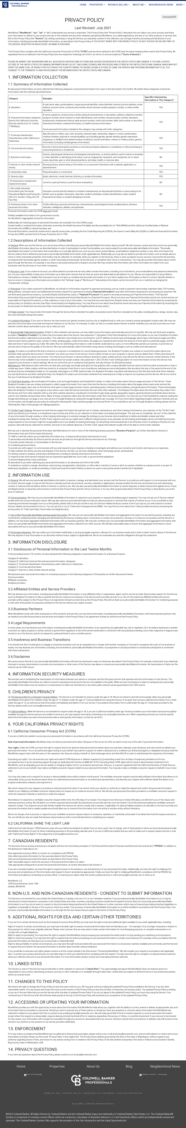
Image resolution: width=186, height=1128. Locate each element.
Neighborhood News (161, 4)
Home (83, 4)
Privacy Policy (72, 1093)
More (180, 6)
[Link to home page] (17, 5)
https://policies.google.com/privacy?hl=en (91, 402)
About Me (139, 6)
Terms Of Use (52, 1093)
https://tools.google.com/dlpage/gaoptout (40, 404)
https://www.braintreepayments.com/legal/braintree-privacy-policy (77, 306)
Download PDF (169, 17)
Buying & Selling (119, 6)
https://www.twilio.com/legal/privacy (51, 509)
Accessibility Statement (99, 1093)
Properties (97, 6)
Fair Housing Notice (129, 1093)
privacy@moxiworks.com (44, 706)
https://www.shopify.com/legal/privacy (63, 303)
